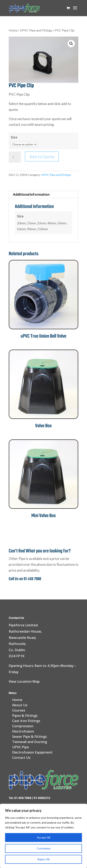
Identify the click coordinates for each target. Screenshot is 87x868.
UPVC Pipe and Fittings (36, 30)
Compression (22, 726)
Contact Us (21, 757)
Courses (18, 710)
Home (13, 30)
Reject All (43, 859)
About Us (19, 705)
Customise (43, 848)
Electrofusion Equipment (32, 752)
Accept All (43, 837)
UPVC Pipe (20, 747)
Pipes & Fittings (24, 715)
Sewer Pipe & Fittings (29, 736)
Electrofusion (23, 731)
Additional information (31, 194)
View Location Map (24, 681)
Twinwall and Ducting (29, 741)
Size (14, 137)
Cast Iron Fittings (26, 720)
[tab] (43, 194)
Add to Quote (41, 156)
